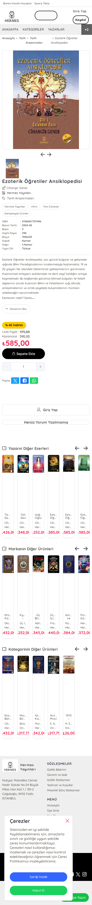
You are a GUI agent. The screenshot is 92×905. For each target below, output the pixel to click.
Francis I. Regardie (53, 623)
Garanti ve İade (57, 774)
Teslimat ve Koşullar (60, 785)
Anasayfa (53, 805)
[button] (6, 367)
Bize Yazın (78, 897)
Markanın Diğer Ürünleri (29, 548)
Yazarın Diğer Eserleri (27, 448)
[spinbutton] (23, 366)
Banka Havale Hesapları (17, 3)
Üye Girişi (53, 810)
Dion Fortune (8, 623)
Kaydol (80, 20)
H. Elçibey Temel (68, 723)
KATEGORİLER (33, 29)
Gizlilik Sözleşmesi (58, 780)
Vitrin (34, 206)
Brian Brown (23, 723)
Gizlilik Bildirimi (56, 769)
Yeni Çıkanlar (51, 206)
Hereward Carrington (84, 623)
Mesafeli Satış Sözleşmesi (63, 790)
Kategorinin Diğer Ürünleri (32, 649)
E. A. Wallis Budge (53, 723)
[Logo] (11, 15)
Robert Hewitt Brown (68, 623)
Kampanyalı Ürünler (16, 213)
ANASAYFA (10, 29)
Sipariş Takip (41, 3)
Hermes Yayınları (14, 206)
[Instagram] (84, 874)
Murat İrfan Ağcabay (38, 723)
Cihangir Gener (17, 188)
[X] (78, 874)
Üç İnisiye (23, 623)
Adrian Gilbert (38, 623)
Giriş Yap (80, 11)
